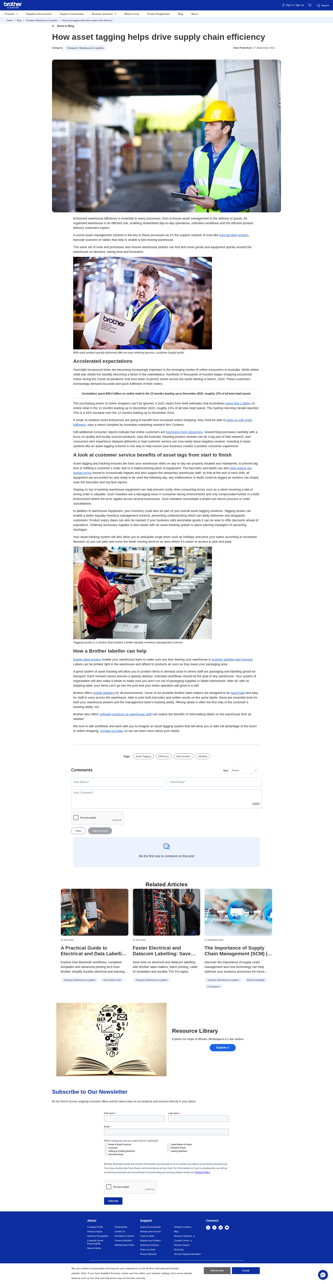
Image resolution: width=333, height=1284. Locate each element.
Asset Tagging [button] (143, 756)
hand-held (238, 693)
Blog (180, 14)
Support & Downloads (72, 14)
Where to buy (131, 14)
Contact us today (111, 731)
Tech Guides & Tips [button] (112, 980)
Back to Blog (65, 25)
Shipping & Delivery (149, 1245)
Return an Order (147, 1249)
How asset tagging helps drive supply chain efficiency (87, 20)
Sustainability (121, 1227)
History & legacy (95, 1231)
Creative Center (181, 1240)
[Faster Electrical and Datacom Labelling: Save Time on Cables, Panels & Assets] (166, 912)
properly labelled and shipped (232, 659)
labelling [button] (202, 756)
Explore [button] (221, 1047)
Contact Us (120, 1231)
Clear (78, 830)
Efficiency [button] (164, 756)
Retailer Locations (182, 1227)
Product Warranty (148, 1254)
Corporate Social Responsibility (95, 1242)
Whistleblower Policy (124, 1245)
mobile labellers (104, 693)
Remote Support (182, 1245)
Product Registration (158, 14)
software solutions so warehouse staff (126, 714)
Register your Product (150, 1240)
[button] (323, 1275)
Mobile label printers (87, 659)
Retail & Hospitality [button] (256, 980)
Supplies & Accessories (39, 14)
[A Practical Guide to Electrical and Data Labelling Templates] (95, 912)
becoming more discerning (184, 432)
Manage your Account (150, 1231)
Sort (225, 770)
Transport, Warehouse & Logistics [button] (85, 48)
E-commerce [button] (213, 986)
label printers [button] (183, 756)
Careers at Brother (123, 1240)
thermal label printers (233, 235)
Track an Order (147, 1236)
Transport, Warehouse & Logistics (42, 20)
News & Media (94, 1248)
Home (9, 20)
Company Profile (95, 1227)
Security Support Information (187, 1254)
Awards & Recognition (97, 1236)
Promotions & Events (124, 1236)
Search (325, 5)
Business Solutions (183, 1236)
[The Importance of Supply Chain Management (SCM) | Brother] (238, 912)
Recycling (178, 1249)
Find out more (217, 1270)
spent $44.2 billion (238, 403)
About (194, 14)
